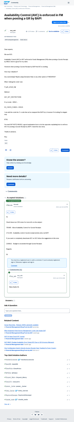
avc (6, 143)
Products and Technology (20, 6)
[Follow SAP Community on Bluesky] (35, 414)
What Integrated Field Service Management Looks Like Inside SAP (25, 330)
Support (51, 419)
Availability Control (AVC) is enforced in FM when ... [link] (18, 8)
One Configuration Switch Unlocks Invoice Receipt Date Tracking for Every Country (30, 348)
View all (6, 404)
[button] (62, 31)
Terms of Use (16, 419)
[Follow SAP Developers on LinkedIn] (42, 414)
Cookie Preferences (61, 419)
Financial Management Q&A (48, 6)
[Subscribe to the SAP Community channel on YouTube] (38, 414)
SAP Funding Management (11, 39)
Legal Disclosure (34, 419)
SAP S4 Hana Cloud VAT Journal (14, 336)
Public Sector (23, 39)
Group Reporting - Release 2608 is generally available (21, 325)
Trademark (44, 419)
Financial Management (34, 6)
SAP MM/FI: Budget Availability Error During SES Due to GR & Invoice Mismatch (29, 342)
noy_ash (13, 30)
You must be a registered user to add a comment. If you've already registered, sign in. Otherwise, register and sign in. (35, 261)
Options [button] (68, 22)
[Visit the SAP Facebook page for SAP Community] (32, 414)
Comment (65, 150)
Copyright (25, 419)
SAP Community (8, 6)
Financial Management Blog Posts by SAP (19, 327)
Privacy (9, 419)
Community (14, 2)
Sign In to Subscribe (59, 22)
